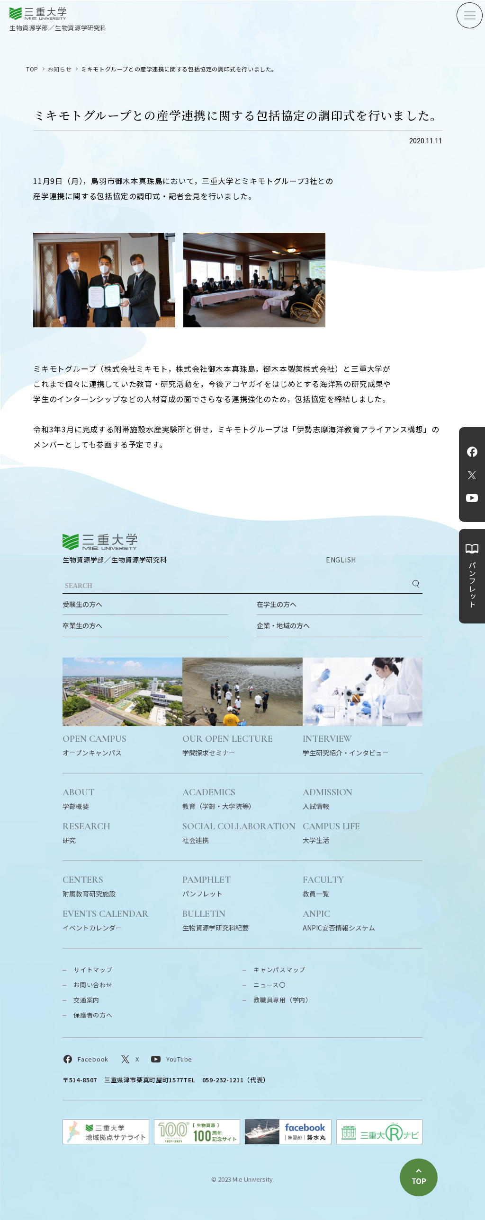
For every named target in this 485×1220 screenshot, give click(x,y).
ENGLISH (341, 559)
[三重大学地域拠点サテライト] (106, 1141)
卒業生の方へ (82, 625)
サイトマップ (93, 969)
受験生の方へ (82, 604)
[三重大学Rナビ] (379, 1141)
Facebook (472, 452)
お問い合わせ (93, 984)
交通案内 (86, 999)
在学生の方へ (276, 604)
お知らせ (60, 69)
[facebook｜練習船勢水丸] (288, 1141)
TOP (32, 69)
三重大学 (100, 542)
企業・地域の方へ (283, 625)
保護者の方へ (93, 1014)
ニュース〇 (269, 984)
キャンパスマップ (279, 969)
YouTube (472, 498)
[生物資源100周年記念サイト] (197, 1141)
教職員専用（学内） (282, 999)
